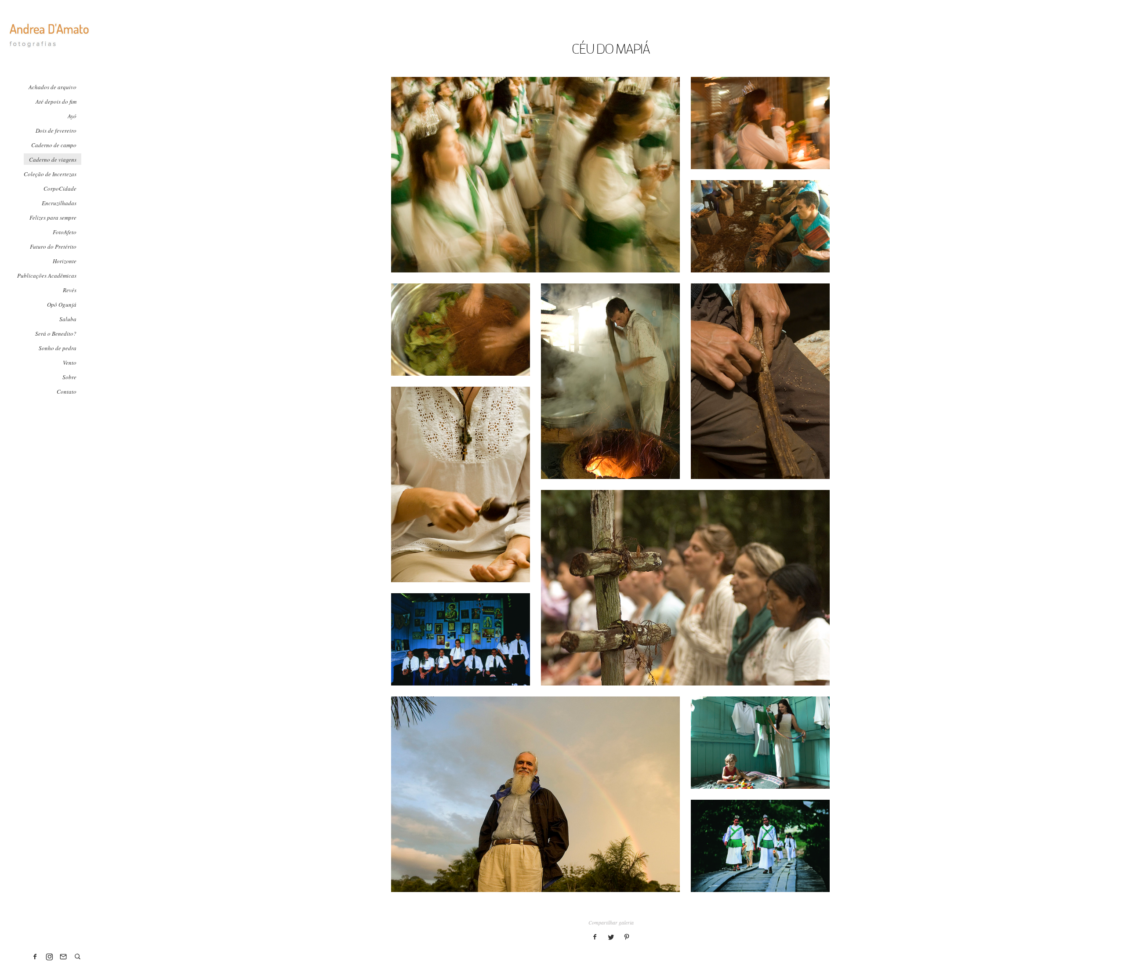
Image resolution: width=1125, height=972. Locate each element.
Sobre (69, 377)
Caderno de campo (53, 145)
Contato (66, 391)
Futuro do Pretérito (53, 246)
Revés (69, 290)
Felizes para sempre (52, 217)
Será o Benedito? (55, 333)
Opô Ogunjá (61, 304)
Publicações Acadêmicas (46, 275)
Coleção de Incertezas (50, 174)
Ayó (72, 116)
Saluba (67, 319)
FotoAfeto (64, 232)
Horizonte (64, 261)
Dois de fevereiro (56, 130)
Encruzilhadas (59, 203)
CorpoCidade (60, 188)
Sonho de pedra (57, 348)
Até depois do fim (56, 101)
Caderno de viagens (52, 159)
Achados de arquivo (52, 87)
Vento (69, 362)
